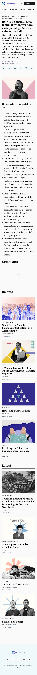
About (22, 9)
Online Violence (8, 619)
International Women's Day (12, 365)
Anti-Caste (15, 17)
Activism (18, 18)
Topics (4, 9)
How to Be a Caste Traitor (16, 410)
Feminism (24, 17)
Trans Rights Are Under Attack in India (15, 546)
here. (4, 107)
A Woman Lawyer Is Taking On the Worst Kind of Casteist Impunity (18, 371)
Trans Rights (7, 495)
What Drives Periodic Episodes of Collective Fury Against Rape (17, 328)
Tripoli (18, 667)
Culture (5, 581)
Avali (4, 510)
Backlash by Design (12, 621)
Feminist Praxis (7, 18)
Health (4, 445)
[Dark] (19, 4)
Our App (31, 9)
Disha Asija (6, 414)
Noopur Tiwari (7, 61)
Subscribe (29, 3)
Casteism (5, 17)
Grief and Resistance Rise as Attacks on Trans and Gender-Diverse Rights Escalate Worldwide (18, 503)
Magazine (13, 9)
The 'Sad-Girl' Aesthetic (15, 584)
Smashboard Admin (9, 454)
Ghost (30, 665)
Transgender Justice (10, 541)
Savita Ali (5, 376)
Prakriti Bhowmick (9, 625)
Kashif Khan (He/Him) (9, 587)
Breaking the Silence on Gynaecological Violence (15, 450)
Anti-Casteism (7, 322)
